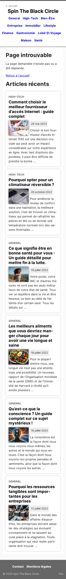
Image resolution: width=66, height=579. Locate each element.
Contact (18, 566)
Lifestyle (50, 25)
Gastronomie (25, 33)
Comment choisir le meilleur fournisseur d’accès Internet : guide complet (31, 109)
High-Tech (30, 18)
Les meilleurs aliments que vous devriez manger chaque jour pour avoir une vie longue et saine (31, 336)
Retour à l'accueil (18, 75)
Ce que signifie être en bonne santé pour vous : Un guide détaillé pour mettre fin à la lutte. (32, 255)
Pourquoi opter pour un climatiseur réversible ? (31, 182)
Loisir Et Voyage (49, 33)
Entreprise (15, 25)
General (14, 18)
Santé (38, 40)
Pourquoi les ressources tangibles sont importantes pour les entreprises (32, 493)
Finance (7, 33)
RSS (61, 573)
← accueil (11, 5)
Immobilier (33, 25)
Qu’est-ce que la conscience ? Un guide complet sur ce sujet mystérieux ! (30, 416)
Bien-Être (48, 18)
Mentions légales (39, 566)
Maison (26, 40)
